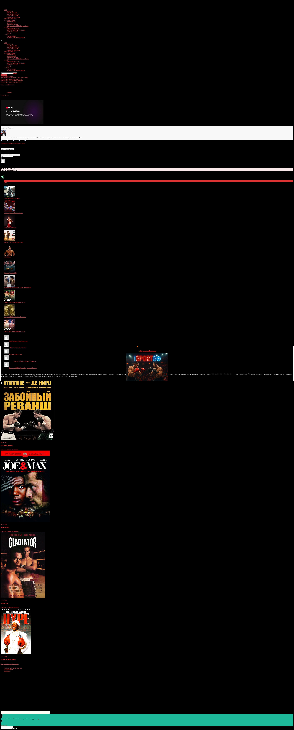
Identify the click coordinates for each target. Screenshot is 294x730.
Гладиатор (4, 603)
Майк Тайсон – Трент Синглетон (18, 341)
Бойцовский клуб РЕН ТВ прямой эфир (18, 26)
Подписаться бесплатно (148, 351)
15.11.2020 (4, 656)
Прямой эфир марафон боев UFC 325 (14, 302)
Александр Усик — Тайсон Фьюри (13, 213)
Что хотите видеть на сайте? (12, 198)
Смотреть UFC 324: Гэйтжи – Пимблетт (15, 317)
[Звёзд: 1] (4, 140)
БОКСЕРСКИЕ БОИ (12, 16)
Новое (5, 182)
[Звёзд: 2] (10, 140)
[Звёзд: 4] (21, 140)
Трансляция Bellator (12, 24)
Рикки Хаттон (4, 95)
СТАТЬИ (9, 33)
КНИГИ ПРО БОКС (12, 31)
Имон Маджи (14, 143)
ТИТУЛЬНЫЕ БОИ (12, 13)
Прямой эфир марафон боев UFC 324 (14, 331)
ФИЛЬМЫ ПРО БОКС (13, 29)
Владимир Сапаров (7, 128)
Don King (9, 92)
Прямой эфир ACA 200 (10, 273)
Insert (15, 728)
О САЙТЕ (6, 34)
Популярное (7, 181)
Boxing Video (4, 2)
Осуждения (7, 184)
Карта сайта (7, 671)
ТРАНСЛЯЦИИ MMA (9, 20)
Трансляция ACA (11, 23)
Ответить (4, 725)
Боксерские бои (9, 84)
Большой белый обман (8, 659)
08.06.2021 (4, 442)
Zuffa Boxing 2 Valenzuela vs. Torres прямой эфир (17, 287)
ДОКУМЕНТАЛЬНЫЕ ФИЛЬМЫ (16, 30)
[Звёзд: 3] (16, 140)
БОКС (5, 10)
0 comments (15, 450)
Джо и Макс (5, 527)
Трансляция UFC (11, 21)
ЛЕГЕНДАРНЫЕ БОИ (13, 14)
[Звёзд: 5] (27, 140)
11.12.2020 (4, 600)
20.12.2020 (4, 524)
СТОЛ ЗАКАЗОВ (11, 36)
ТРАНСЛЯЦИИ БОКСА (10, 18)
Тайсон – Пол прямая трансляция (13, 242)
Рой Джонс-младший (10, 227)
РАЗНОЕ (6, 27)
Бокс (2, 84)
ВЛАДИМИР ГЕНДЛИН (13, 17)
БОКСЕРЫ (10, 11)
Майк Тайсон (7, 257)
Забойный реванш (7, 445)
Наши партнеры (8, 669)
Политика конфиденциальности (16, 37)
